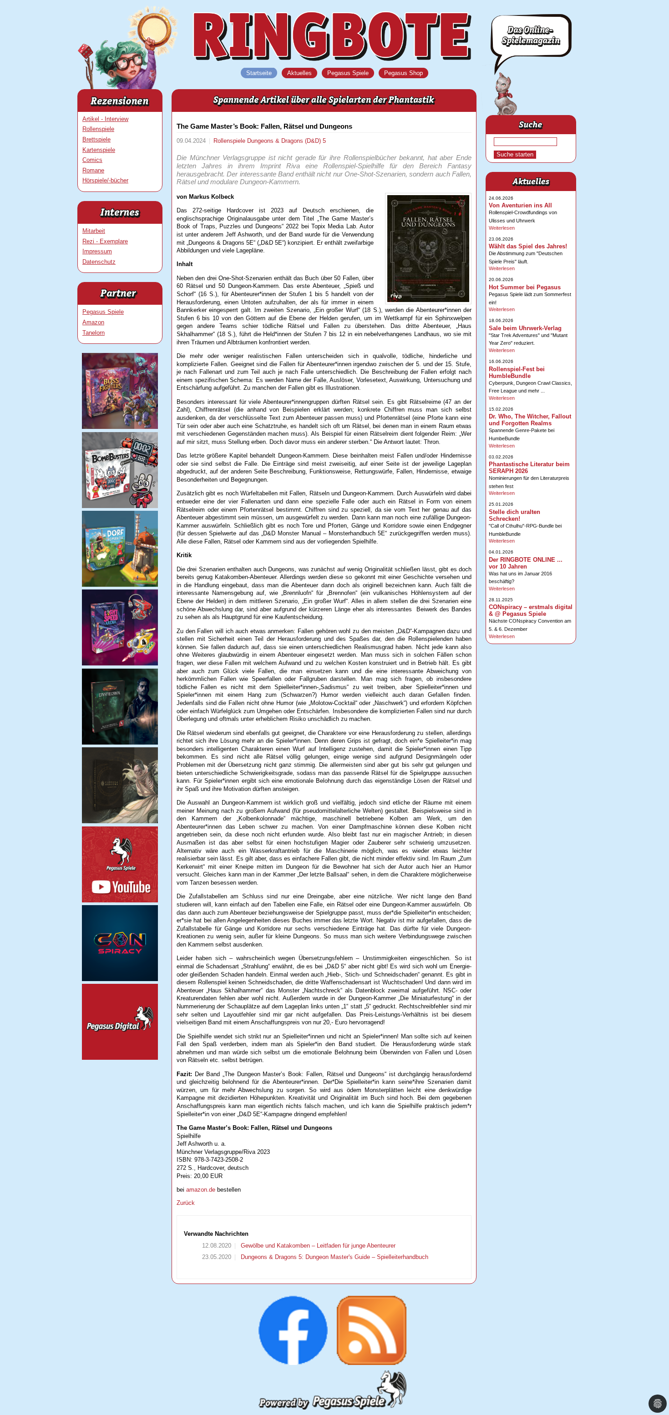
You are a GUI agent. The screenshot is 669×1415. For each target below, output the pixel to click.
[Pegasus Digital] (120, 1057)
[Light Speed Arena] (120, 663)
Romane (93, 170)
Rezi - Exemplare (105, 241)
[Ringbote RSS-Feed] (371, 1363)
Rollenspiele (98, 129)
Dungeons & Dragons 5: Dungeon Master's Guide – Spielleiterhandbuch (333, 1257)
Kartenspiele (98, 149)
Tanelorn (93, 332)
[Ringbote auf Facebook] (293, 1363)
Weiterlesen (502, 228)
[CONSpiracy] (120, 979)
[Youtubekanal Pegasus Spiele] (120, 900)
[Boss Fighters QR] (120, 426)
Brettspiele (96, 139)
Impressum (97, 251)
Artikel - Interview (105, 119)
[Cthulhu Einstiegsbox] (120, 742)
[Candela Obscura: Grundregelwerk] (120, 821)
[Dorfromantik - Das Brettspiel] (120, 584)
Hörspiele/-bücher (105, 180)
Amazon (93, 322)
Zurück (186, 1202)
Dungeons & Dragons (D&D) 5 (286, 140)
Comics (92, 159)
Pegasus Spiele (103, 311)
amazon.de (200, 1189)
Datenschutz (99, 261)
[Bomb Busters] (120, 506)
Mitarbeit (93, 230)
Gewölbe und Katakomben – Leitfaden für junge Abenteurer (317, 1245)
